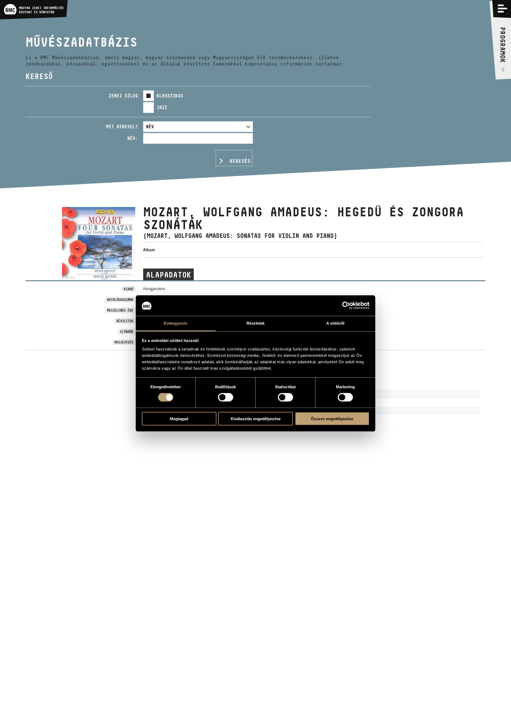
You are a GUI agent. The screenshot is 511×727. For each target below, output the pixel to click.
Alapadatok (168, 274)
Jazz (161, 107)
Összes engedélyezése (332, 418)
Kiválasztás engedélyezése (256, 418)
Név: (132, 138)
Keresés (240, 161)
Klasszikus (169, 95)
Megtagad (179, 418)
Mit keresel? (122, 126)
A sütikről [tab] (335, 323)
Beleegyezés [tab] (175, 323)
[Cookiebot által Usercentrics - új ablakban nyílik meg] (346, 305)
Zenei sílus (123, 95)
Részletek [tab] (255, 323)
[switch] (225, 397)
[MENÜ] (502, 8)
